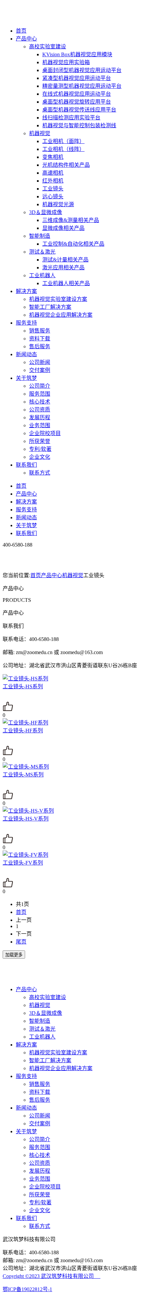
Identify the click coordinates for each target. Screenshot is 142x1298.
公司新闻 (39, 362)
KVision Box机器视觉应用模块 (77, 54)
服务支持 (26, 323)
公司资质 (39, 409)
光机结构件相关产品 (66, 165)
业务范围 (39, 425)
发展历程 (39, 417)
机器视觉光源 (58, 204)
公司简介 (39, 386)
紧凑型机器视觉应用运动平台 (76, 78)
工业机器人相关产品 (66, 283)
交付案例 (39, 370)
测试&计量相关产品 (65, 259)
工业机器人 (42, 275)
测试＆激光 (42, 252)
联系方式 (39, 473)
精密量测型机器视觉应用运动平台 (82, 86)
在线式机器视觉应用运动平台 (76, 94)
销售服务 (39, 330)
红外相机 (52, 181)
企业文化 (39, 457)
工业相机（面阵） (63, 141)
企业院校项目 (45, 433)
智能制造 (39, 236)
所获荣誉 (39, 441)
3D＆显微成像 (45, 212)
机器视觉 (39, 133)
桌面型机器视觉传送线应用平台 (79, 109)
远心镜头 (52, 196)
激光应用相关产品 (63, 267)
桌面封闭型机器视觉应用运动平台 (82, 70)
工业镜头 (52, 188)
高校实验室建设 (47, 46)
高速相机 (52, 173)
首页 (21, 31)
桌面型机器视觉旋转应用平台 (76, 102)
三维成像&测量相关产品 (70, 220)
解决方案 (26, 291)
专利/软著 (40, 449)
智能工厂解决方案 (50, 307)
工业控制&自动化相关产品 (73, 244)
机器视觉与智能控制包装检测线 (79, 125)
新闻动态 (26, 354)
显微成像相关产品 (63, 228)
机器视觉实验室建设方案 (58, 299)
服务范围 (39, 394)
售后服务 (39, 346)
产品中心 (26, 38)
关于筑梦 (26, 378)
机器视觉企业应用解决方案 (60, 315)
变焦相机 (52, 157)
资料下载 (39, 338)
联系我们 (26, 465)
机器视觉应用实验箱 (66, 62)
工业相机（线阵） (63, 149)
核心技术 (39, 401)
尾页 (21, 941)
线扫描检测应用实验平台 (71, 117)
